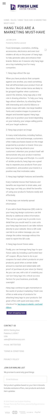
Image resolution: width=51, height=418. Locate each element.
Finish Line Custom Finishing (20, 401)
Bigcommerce (39, 404)
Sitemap (7, 407)
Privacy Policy (11, 359)
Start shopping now (16, 313)
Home (6, 20)
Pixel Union (21, 404)
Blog (13, 20)
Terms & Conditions (14, 351)
